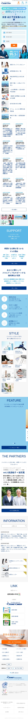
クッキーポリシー (7, 707)
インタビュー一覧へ (15, 447)
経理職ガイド (5, 655)
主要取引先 (19, 659)
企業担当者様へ (6, 659)
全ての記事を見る (14, 510)
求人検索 (4, 648)
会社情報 (7, 711)
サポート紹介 (19, 652)
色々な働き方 (5, 652)
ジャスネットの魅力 (21, 648)
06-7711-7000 (18, 668)
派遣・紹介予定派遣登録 (14, 642)
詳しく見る (14, 263)
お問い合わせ (14, 672)
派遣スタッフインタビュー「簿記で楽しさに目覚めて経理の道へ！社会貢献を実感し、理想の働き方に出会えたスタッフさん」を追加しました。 (14, 537)
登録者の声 (19, 655)
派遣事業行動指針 (21, 707)
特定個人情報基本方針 (21, 703)
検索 (14, 45)
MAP (9, 664)
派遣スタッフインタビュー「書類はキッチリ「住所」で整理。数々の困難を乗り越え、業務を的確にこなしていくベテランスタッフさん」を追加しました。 (14, 548)
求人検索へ (14, 209)
